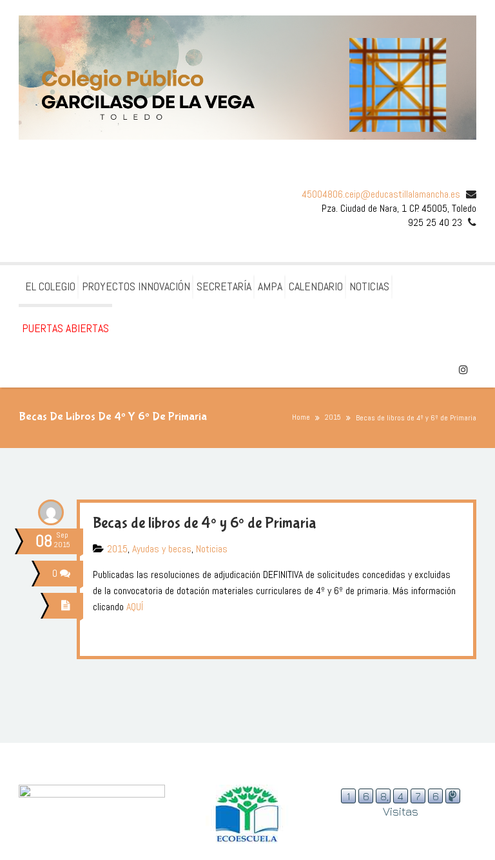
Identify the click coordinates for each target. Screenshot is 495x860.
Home (301, 417)
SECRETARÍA (224, 286)
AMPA (270, 286)
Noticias (212, 549)
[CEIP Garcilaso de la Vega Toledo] (247, 77)
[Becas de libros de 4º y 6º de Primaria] (67, 606)
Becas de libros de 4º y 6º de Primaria (204, 523)
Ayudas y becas (161, 549)
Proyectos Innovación (136, 286)
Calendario (316, 286)
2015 (333, 417)
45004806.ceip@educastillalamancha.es (381, 194)
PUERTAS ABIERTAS (65, 328)
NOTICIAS (369, 286)
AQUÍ (134, 606)
